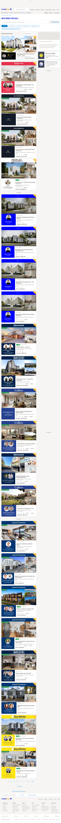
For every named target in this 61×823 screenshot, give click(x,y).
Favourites (50, 799)
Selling (46, 12)
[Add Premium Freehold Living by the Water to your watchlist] (34, 522)
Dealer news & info (25, 809)
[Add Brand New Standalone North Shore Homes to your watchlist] (34, 196)
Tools (51, 12)
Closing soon (5, 807)
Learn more (22, 794)
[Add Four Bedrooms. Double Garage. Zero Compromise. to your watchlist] (34, 63)
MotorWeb (26, 816)
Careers (25, 819)
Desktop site (17, 819)
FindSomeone (57, 816)
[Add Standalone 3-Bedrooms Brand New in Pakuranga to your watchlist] (34, 293)
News (29, 819)
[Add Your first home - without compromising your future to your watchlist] (34, 160)
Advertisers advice (35, 809)
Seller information (54, 810)
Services (43, 803)
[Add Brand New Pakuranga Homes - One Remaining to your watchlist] (34, 261)
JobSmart (33, 807)
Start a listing (40, 799)
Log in (58, 9)
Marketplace (5, 803)
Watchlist (45, 799)
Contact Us (58, 819)
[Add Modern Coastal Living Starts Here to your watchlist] (34, 587)
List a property (56, 12)
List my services (44, 810)
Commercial (28, 12)
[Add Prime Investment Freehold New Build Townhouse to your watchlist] (34, 128)
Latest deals (5, 804)
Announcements (54, 806)
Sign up (53, 9)
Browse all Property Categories (19, 791)
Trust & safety (53, 807)
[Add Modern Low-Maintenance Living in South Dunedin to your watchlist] (34, 37)
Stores (4, 806)
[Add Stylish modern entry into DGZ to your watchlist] (34, 652)
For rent (15, 12)
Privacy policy (38, 819)
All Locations (11, 26)
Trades (43, 804)
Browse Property (4, 12)
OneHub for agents (16, 809)
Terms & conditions (44, 819)
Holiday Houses (46, 816)
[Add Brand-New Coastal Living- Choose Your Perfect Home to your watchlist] (34, 555)
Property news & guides (17, 804)
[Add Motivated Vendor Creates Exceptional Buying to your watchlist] (34, 455)
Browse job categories (35, 804)
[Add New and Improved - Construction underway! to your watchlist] (34, 358)
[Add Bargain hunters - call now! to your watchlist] (34, 325)
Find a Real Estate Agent (16, 811)
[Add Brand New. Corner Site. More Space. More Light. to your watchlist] (34, 717)
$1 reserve (4, 809)
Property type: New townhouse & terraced (10, 29)
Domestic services (45, 806)
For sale (11, 12)
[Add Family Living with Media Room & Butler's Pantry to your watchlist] (34, 390)
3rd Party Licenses (54, 809)
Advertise (32, 819)
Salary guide (34, 810)
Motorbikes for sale (25, 806)
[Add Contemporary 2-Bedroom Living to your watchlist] (34, 487)
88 (28, 781)
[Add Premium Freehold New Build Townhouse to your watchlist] (34, 96)
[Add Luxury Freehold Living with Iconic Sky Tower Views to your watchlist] (34, 619)
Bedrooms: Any (26, 26)
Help (52, 804)
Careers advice (34, 806)
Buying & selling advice (26, 807)
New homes (22, 12)
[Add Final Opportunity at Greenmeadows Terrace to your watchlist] (34, 749)
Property (14, 803)
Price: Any (19, 26)
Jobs (33, 803)
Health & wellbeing (45, 809)
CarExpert (36, 816)
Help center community (55, 812)
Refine (4, 26)
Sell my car (24, 810)
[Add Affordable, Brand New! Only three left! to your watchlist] (34, 684)
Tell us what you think (32, 795)
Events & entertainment (46, 807)
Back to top (19, 786)
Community (53, 803)
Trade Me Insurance (4, 816)
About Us (21, 819)
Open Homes (15, 807)
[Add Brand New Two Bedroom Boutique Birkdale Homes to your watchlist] (34, 228)
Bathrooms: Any (35, 26)
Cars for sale (24, 804)
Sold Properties (15, 806)
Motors (23, 803)
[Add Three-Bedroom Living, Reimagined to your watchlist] (34, 422)
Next (32, 781)
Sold (19, 12)
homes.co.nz (16, 816)
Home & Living (5, 810)
